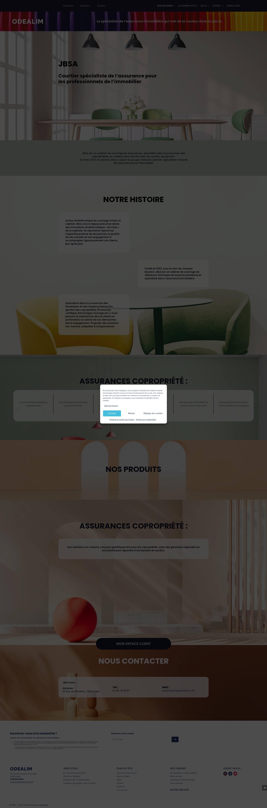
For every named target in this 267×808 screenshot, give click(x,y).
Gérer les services (111, 406)
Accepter (112, 413)
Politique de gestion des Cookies (122, 420)
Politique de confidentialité (146, 420)
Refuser (131, 413)
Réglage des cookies (153, 413)
